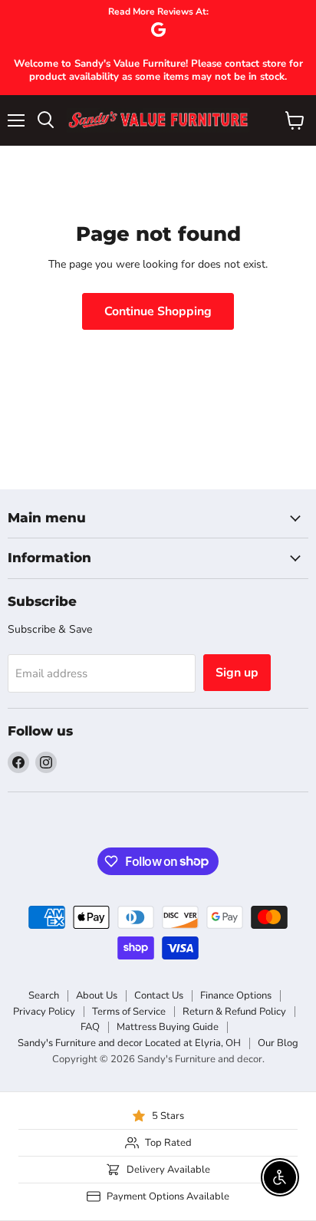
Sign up (237, 672)
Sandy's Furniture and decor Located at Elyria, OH (129, 1043)
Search (43, 995)
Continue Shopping (158, 311)
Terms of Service (129, 1012)
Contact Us (158, 995)
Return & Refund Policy (234, 1012)
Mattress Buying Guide (168, 1027)
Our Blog (278, 1043)
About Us (96, 995)
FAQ (90, 1027)
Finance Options (236, 995)
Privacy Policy (44, 1012)
